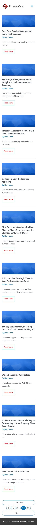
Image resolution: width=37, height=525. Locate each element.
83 (28, 508)
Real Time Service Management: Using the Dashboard (17, 32)
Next (18, 513)
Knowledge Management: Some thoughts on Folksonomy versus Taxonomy (17, 82)
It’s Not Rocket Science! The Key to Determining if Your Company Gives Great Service (18, 423)
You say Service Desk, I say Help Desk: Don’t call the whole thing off (18, 328)
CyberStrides (30, 521)
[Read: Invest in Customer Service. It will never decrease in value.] (18, 121)
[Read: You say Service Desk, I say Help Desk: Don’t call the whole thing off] (18, 317)
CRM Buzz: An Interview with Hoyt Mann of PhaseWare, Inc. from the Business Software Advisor (18, 230)
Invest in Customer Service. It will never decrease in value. (18, 132)
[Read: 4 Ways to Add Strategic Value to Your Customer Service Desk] (18, 268)
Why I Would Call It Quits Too (15, 471)
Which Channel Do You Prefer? (16, 375)
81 (18, 508)
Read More (9, 52)
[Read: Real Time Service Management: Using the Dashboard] (18, 21)
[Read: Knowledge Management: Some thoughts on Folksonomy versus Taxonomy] (18, 69)
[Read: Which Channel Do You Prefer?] (18, 365)
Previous (18, 503)
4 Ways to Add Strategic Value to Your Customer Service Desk (17, 280)
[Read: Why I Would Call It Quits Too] (18, 462)
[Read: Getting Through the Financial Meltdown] (18, 169)
